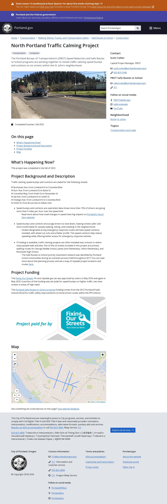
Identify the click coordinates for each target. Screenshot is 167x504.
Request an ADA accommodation (27, 427)
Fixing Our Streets (24, 278)
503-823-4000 (56, 427)
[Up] (17, 391)
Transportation (27, 38)
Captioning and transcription (100, 461)
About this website (132, 456)
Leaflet (91, 402)
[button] (155, 28)
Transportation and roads (123, 130)
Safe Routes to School (102, 38)
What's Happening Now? (28, 142)
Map (18, 152)
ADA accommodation (96, 456)
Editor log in (129, 467)
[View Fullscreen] (15, 370)
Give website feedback (68, 408)
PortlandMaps (101, 402)
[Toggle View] (103, 355)
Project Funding (24, 148)
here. (31, 264)
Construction (122, 38)
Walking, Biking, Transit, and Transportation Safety (63, 38)
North (113, 119)
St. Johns (121, 119)
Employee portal (131, 461)
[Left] (15, 395)
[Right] (19, 395)
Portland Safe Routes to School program (35, 289)
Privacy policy (92, 467)
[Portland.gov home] (17, 28)
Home (14, 38)
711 (79, 427)
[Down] (17, 400)
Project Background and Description (34, 145)
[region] (58, 377)
